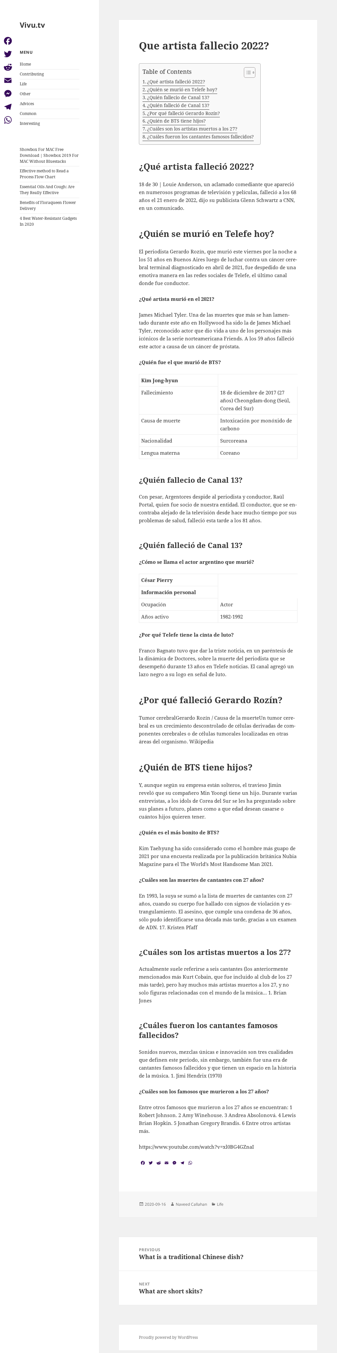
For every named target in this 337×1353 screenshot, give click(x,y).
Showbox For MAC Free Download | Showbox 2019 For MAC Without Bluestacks (49, 155)
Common (28, 113)
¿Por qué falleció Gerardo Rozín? (183, 113)
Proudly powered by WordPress (168, 1337)
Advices (27, 103)
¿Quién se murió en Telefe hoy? (182, 89)
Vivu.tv (32, 25)
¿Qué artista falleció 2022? (176, 81)
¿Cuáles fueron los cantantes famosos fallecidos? (200, 136)
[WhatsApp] (7, 120)
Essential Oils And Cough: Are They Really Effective (47, 189)
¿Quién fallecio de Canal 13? (178, 97)
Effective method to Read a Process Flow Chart (44, 174)
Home (25, 64)
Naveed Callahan (191, 1204)
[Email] (7, 80)
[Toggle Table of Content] (246, 72)
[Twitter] (7, 54)
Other (25, 94)
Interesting (30, 123)
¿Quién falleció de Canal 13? (178, 105)
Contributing (32, 74)
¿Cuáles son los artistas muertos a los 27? (192, 129)
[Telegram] (7, 106)
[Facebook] (7, 40)
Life (23, 84)
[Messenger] (7, 93)
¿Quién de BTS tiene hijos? (176, 121)
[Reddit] (7, 67)
